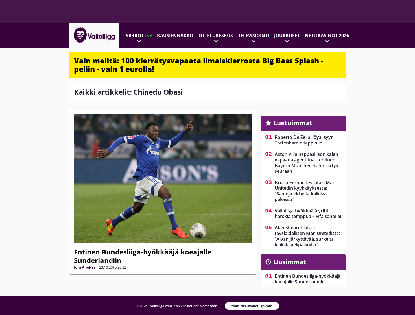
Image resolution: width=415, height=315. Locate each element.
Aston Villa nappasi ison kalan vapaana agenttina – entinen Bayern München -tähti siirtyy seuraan (306, 162)
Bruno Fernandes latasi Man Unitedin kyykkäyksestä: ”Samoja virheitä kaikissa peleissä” (305, 190)
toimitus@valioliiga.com (251, 305)
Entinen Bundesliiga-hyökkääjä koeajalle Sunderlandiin (142, 256)
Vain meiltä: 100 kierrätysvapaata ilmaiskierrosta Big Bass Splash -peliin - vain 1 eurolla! (198, 64)
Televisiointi (253, 36)
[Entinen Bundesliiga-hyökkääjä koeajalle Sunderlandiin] (163, 179)
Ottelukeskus (215, 36)
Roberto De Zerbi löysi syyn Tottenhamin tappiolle (304, 140)
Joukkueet (287, 36)
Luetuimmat (293, 122)
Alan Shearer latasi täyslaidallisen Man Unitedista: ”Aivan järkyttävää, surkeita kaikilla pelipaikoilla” (307, 236)
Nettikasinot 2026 (327, 36)
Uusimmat (290, 261)
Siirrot (139, 36)
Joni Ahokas (84, 267)
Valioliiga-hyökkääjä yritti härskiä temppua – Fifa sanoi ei (308, 213)
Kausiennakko (175, 36)
